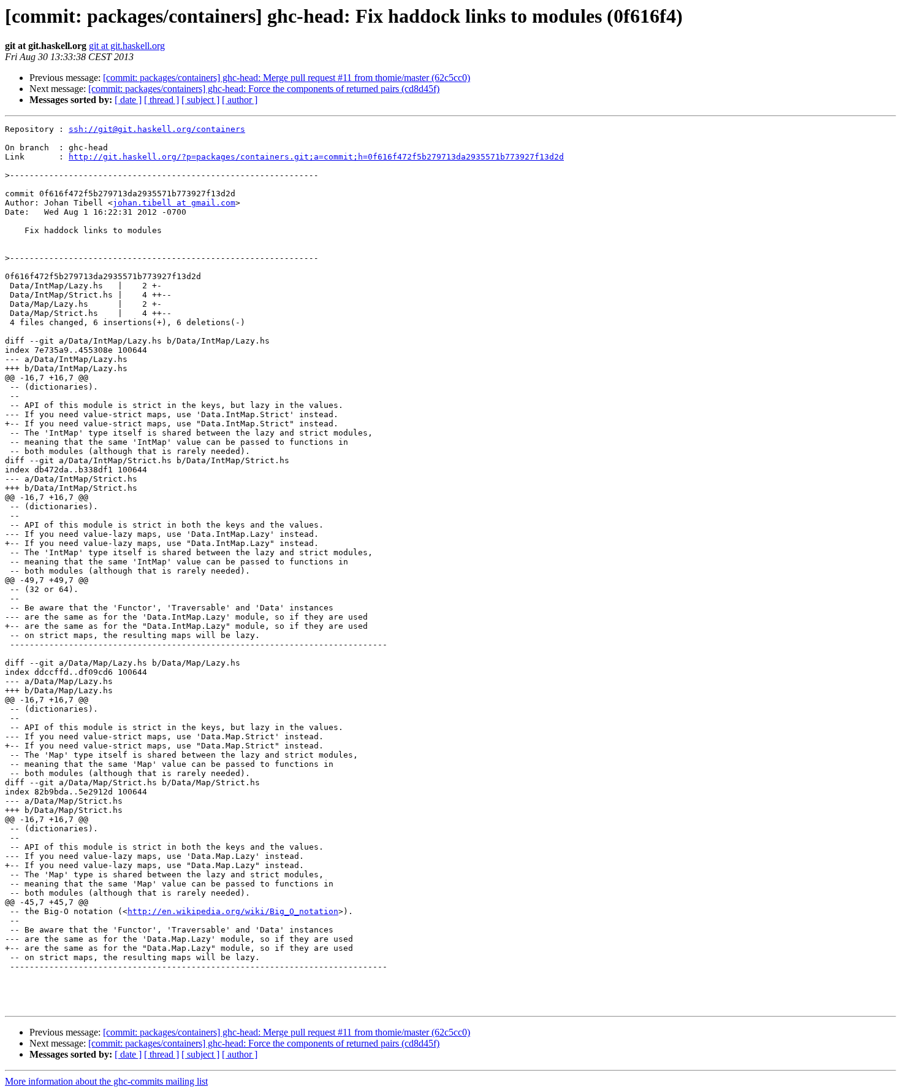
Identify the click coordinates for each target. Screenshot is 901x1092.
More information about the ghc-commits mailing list (106, 1081)
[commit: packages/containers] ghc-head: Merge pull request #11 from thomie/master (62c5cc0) (286, 77)
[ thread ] (161, 99)
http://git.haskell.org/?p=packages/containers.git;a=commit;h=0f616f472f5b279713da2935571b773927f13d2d (316, 156)
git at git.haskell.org (127, 45)
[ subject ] (200, 99)
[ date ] (128, 99)
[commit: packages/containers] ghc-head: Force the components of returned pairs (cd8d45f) (263, 88)
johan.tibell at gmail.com (174, 202)
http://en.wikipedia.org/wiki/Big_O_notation (232, 911)
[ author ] (239, 99)
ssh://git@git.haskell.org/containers (157, 129)
